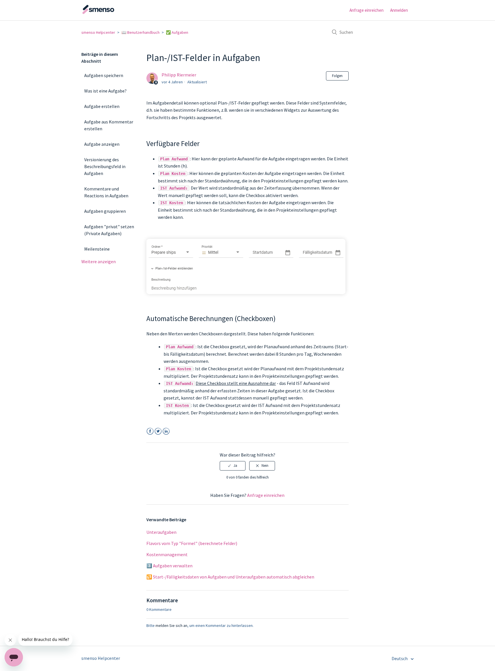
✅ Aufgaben (177, 32)
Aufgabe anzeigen (101, 144)
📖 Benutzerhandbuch (140, 32)
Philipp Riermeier (179, 75)
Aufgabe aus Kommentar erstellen (108, 125)
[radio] (232, 465)
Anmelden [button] (399, 10)
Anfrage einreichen (366, 10)
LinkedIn (166, 431)
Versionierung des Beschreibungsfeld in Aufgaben (104, 166)
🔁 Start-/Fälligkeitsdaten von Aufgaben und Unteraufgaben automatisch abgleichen (230, 577)
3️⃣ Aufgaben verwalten (169, 565)
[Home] (110, 13)
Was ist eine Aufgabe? (105, 91)
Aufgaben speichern (103, 75)
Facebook (150, 431)
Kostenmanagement (167, 554)
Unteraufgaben (161, 532)
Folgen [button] (337, 75)
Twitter (158, 431)
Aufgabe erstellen (101, 106)
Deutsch (400, 658)
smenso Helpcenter (98, 32)
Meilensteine (97, 249)
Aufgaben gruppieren (105, 211)
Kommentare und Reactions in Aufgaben (106, 192)
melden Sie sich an (171, 625)
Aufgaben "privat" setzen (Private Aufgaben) (109, 230)
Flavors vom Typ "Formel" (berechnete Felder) (191, 543)
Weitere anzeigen (98, 261)
